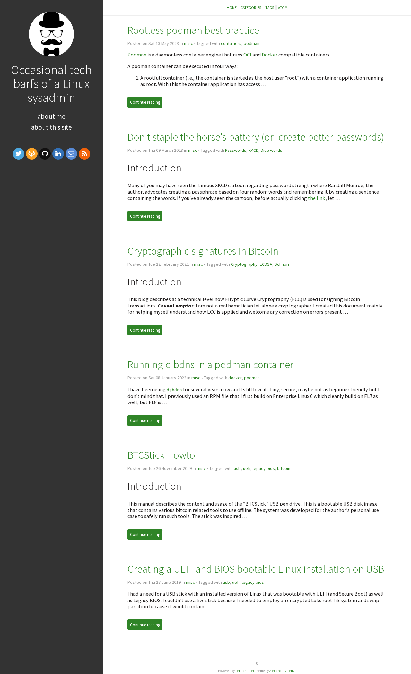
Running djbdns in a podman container (210, 364)
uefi (246, 468)
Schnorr (282, 264)
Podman (136, 54)
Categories (250, 7)
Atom (282, 7)
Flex (252, 671)
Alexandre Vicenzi (282, 671)
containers (231, 43)
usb (237, 468)
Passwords (235, 150)
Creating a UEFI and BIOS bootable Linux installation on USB (255, 568)
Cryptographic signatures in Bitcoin (202, 250)
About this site (51, 127)
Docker (269, 54)
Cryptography (244, 264)
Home (232, 7)
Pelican (240, 671)
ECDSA (266, 264)
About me (52, 116)
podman (251, 43)
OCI (247, 54)
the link (316, 198)
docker (235, 378)
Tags (269, 7)
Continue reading (145, 102)
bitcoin (283, 468)
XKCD (253, 150)
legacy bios (264, 468)
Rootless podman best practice (193, 30)
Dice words (271, 150)
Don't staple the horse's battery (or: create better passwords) (255, 136)
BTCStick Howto (161, 455)
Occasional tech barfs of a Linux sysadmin (51, 83)
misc (188, 43)
